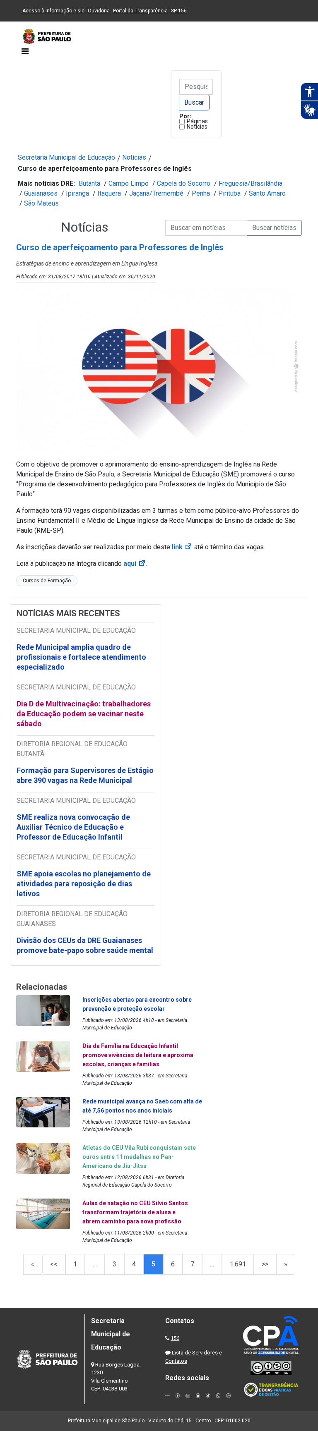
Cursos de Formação (47, 581)
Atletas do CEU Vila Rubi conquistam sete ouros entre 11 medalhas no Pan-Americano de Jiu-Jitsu (139, 1156)
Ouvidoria (99, 11)
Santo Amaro (267, 193)
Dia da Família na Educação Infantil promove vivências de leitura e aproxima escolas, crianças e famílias (137, 1055)
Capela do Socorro (183, 183)
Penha (201, 193)
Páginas (197, 121)
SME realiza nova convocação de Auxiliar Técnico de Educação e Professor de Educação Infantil (73, 827)
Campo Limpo (128, 183)
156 (175, 1338)
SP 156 (179, 11)
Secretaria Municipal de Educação (66, 157)
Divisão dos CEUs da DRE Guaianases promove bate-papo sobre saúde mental (85, 945)
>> (265, 1264)
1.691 (238, 1264)
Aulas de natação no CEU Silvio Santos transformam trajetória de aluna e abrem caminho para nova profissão (135, 1212)
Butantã (89, 183)
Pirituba (229, 193)
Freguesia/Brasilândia (250, 183)
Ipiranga (77, 193)
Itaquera (109, 193)
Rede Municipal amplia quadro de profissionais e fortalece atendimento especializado (81, 657)
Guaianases (41, 193)
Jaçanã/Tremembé (156, 193)
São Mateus (41, 203)
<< (54, 1264)
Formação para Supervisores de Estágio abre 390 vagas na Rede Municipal (85, 775)
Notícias (197, 126)
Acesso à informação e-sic (53, 11)
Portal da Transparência (140, 11)
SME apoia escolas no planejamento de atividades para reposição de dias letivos (84, 883)
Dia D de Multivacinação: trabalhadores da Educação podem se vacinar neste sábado (84, 713)
